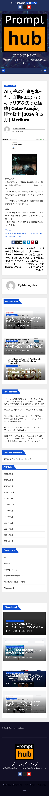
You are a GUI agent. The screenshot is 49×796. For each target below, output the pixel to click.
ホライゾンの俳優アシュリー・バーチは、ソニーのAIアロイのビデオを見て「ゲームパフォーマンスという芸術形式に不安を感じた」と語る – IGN (24, 401)
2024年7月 (8, 523)
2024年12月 (9, 492)
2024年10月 (9, 505)
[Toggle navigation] (22, 71)
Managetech (20, 128)
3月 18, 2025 (13, 631)
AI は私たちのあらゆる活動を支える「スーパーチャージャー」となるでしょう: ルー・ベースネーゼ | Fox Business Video (14, 257)
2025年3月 (8, 474)
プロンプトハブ (24, 55)
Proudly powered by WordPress (13, 785)
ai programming (10, 86)
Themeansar (42, 785)
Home (24, 791)
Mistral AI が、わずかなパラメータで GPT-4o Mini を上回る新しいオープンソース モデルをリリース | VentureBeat (24, 418)
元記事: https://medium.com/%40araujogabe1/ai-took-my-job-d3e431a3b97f (23, 233)
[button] (41, 71)
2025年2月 (8, 480)
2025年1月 (8, 486)
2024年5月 (8, 535)
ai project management (13, 576)
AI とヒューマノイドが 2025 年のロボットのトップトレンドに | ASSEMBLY (23, 321)
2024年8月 (8, 517)
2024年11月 (9, 498)
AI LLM (7, 564)
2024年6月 (8, 529)
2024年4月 (8, 541)
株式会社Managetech (15, 728)
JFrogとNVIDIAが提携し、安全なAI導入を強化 (23, 410)
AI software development (14, 582)
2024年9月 (8, 511)
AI (5, 557)
